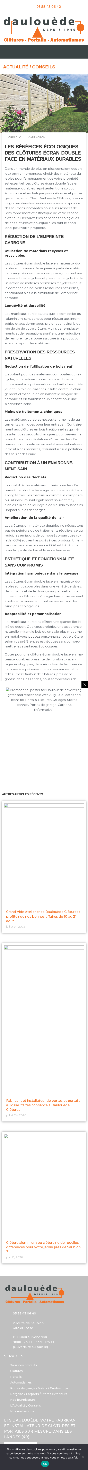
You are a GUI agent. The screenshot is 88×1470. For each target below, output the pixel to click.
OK (45, 1463)
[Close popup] (84, 684)
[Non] (83, 1457)
